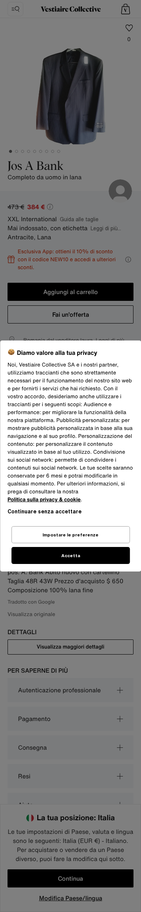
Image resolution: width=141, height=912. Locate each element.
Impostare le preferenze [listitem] (70, 534)
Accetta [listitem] (70, 555)
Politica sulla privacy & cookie (44, 500)
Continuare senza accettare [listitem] (45, 511)
